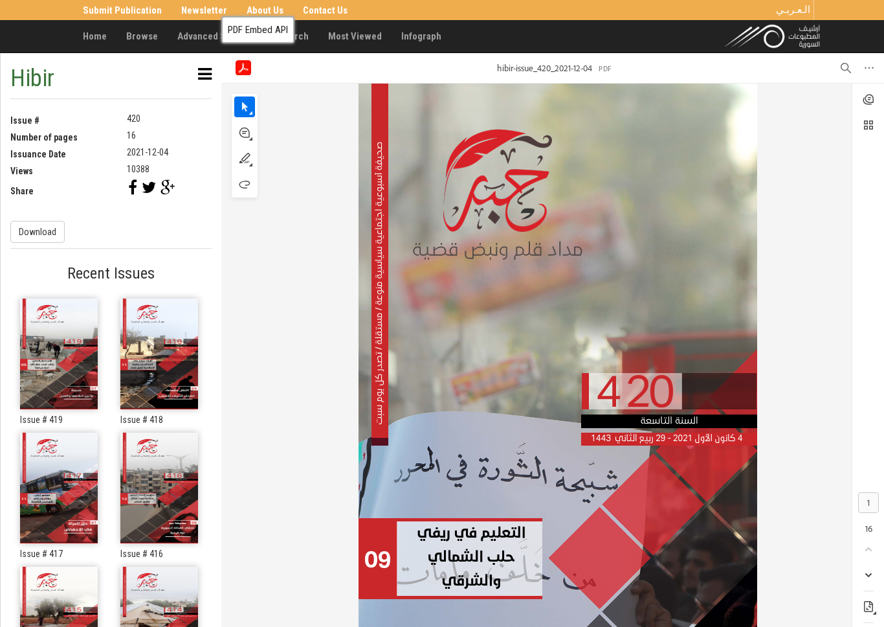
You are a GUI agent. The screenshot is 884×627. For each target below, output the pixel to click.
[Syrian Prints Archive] (773, 35)
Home (95, 36)
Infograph (421, 36)
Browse (142, 36)
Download (37, 232)
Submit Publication (122, 10)
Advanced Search (213, 36)
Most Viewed (355, 36)
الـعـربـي (793, 10)
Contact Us (325, 10)
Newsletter (204, 10)
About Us (265, 10)
